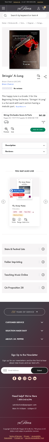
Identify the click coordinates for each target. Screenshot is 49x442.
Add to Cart (38, 129)
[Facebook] (14, 379)
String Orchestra (23, 23)
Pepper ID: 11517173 (11, 118)
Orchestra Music (13, 23)
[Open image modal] (24, 50)
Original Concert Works (31, 23)
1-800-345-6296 (24, 399)
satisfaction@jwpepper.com (24, 405)
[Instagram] (24, 379)
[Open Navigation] (3, 8)
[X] (19, 379)
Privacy (26, 436)
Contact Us (16, 2)
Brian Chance (8, 84)
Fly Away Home (19, 205)
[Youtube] (29, 379)
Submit (39, 370)
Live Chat (40, 2)
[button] (24, 49)
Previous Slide (3, 202)
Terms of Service (15, 436)
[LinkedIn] (34, 379)
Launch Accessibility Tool (34, 438)
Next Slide (45, 202)
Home (4, 23)
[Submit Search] (5, 15)
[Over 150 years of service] (24, 311)
